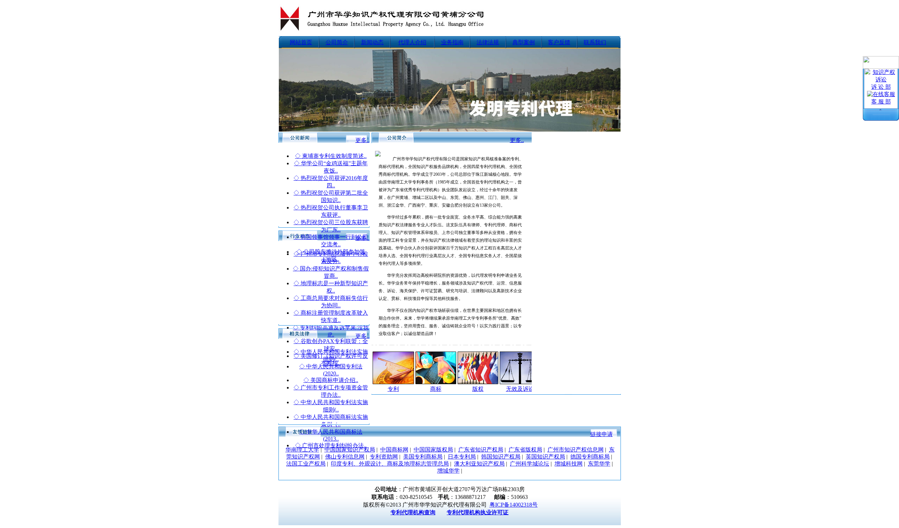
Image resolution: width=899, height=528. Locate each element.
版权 (478, 389)
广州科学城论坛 (529, 464)
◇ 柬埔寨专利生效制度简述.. (331, 156)
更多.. (362, 140)
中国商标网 (394, 450)
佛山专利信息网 (345, 457)
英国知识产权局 (545, 457)
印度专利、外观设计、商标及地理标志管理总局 (390, 464)
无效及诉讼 (520, 389)
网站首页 (301, 42)
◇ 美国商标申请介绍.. (330, 380)
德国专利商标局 (590, 457)
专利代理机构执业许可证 (477, 512)
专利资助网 (384, 457)
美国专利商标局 (422, 457)
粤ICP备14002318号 (514, 505)
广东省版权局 (525, 450)
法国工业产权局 (306, 464)
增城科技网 (569, 464)
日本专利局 (462, 457)
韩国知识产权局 (500, 457)
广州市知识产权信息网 (575, 450)
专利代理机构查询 (413, 512)
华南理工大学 (302, 450)
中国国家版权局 (433, 450)
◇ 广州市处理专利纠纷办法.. (331, 445)
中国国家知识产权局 (349, 450)
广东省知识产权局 (480, 450)
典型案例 (523, 42)
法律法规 (488, 42)
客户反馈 (559, 42)
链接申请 (601, 434)
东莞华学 (599, 464)
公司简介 (337, 42)
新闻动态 (372, 42)
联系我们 (595, 42)
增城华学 (448, 471)
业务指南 (452, 42)
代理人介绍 (412, 42)
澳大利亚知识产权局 (479, 464)
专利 (393, 389)
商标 (435, 389)
